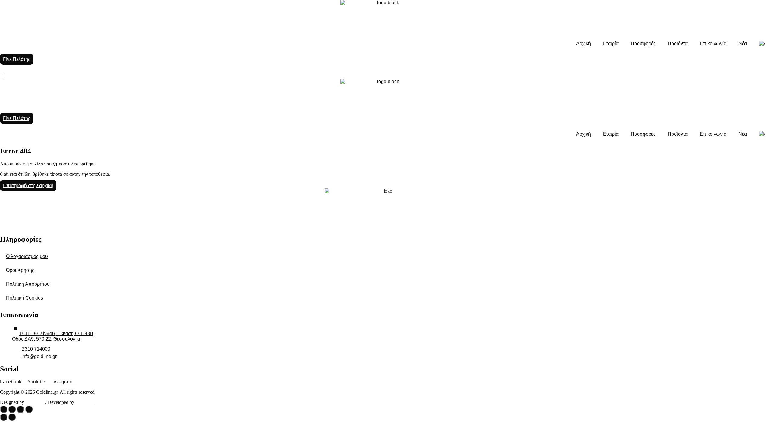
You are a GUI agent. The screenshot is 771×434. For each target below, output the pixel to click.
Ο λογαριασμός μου (27, 256)
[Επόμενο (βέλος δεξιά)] (12, 417)
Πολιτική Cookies (24, 297)
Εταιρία (611, 43)
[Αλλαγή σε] (762, 44)
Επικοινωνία (713, 43)
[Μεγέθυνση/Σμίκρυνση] (3, 409)
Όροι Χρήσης (20, 270)
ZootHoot (35, 402)
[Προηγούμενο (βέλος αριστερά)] (3, 417)
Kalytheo (85, 402)
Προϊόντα (678, 43)
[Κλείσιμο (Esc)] (29, 409)
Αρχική (583, 43)
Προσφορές (643, 43)
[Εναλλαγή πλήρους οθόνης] (12, 409)
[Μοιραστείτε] (20, 409)
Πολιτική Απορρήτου (28, 284)
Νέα (742, 43)
